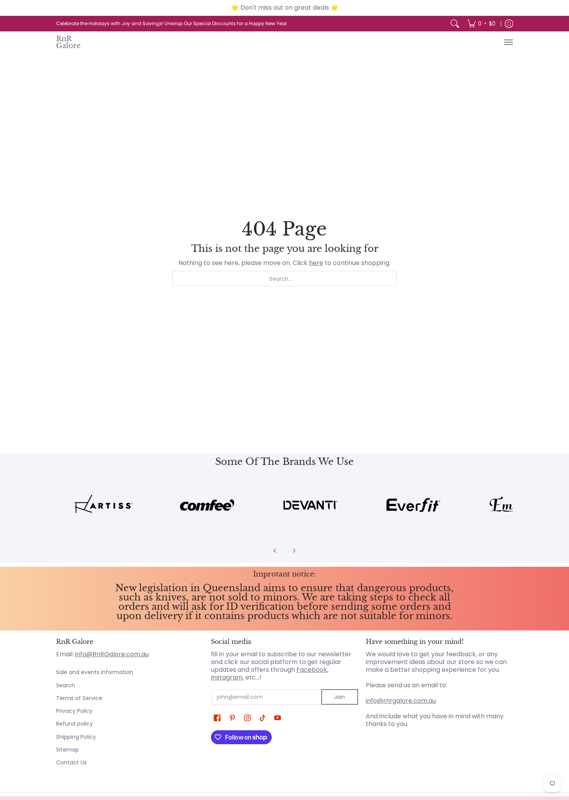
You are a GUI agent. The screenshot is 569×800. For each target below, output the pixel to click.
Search (65, 685)
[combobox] (284, 278)
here (316, 262)
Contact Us (71, 762)
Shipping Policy (76, 737)
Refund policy (74, 724)
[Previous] (275, 550)
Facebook (311, 669)
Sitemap (67, 750)
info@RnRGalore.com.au (112, 654)
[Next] (293, 550)
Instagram (227, 677)
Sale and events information (94, 672)
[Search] (454, 23)
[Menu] (508, 42)
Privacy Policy (74, 711)
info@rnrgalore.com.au (401, 700)
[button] (217, 718)
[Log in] (509, 23)
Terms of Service (79, 698)
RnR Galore (68, 42)
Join (339, 697)
